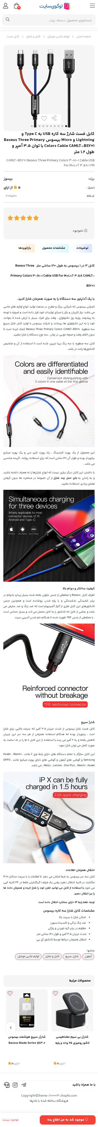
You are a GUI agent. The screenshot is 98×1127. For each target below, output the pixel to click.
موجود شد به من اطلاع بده (66, 1119)
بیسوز (8, 179)
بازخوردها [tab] (25, 248)
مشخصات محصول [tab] (53, 248)
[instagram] (15, 1085)
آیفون (88, 956)
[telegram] (23, 1085)
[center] (8, 20)
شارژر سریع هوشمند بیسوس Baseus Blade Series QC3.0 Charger (27, 1040)
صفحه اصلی (83, 36)
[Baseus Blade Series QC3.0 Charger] (27, 1010)
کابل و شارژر (33, 36)
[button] (87, 1027)
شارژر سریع (71, 956)
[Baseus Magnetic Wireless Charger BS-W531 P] (72, 1010)
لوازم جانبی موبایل (58, 36)
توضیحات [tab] (82, 248)
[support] (6, 1085)
